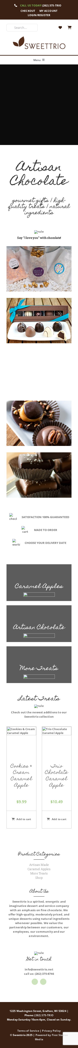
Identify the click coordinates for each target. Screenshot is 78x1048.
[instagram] (43, 982)
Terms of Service (28, 1031)
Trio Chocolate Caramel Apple (56, 776)
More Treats (39, 873)
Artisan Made (39, 865)
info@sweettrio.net (39, 969)
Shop (39, 878)
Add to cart (23, 819)
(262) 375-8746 (44, 974)
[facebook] (35, 982)
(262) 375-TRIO (52, 5)
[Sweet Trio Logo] (39, 37)
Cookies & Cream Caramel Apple (21, 776)
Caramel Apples (39, 869)
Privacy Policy (51, 1031)
